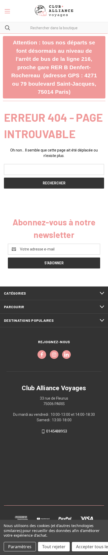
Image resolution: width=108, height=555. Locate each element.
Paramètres (19, 547)
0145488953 (56, 431)
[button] (54, 67)
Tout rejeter (54, 547)
